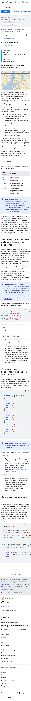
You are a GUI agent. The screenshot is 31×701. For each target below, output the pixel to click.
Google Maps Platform (19, 29)
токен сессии (5, 220)
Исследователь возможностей (10, 622)
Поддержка (4, 658)
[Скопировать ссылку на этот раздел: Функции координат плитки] (3, 500)
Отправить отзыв (9, 38)
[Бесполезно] (26, 35)
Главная (3, 29)
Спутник (4, 183)
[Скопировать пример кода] (28, 309)
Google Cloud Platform (7, 680)
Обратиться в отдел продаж (9, 655)
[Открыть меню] (2, 2)
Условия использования (8, 661)
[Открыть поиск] (23, 2)
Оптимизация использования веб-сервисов (13, 629)
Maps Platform (18, 2)
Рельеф (4, 188)
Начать (5, 11)
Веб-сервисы (5, 645)
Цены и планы (5, 653)
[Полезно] (24, 35)
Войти (27, 2)
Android (3, 637)
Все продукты (5, 686)
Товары (10, 29)
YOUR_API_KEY (9, 315)
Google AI (4, 683)
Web (2, 642)
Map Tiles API (6, 7)
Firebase (3, 677)
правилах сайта (5, 586)
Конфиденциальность (23, 693)
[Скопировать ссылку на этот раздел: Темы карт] (13, 162)
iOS (2, 640)
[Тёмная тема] (25, 309)
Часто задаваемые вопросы (9, 620)
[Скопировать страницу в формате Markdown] (8, 45)
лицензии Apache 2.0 (6, 584)
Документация (7, 31)
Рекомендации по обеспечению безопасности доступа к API (14, 626)
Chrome (3, 675)
